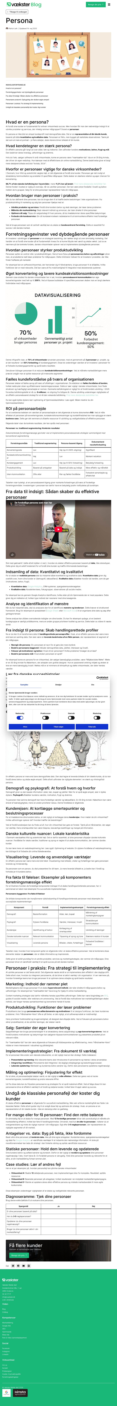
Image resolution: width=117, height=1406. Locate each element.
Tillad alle (92, 727)
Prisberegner (7, 1371)
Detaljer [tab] (58, 685)
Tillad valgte (58, 727)
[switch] (45, 718)
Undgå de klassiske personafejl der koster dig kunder (26, 107)
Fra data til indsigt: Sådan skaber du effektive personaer (27, 96)
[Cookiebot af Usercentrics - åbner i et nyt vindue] (98, 678)
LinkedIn (5, 1354)
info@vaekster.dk (8, 1297)
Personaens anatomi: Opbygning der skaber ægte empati (27, 100)
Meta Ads (5, 1335)
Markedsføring (7, 1323)
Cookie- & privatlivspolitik (11, 1374)
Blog (3, 1309)
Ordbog (5, 1312)
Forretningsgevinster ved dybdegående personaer (25, 92)
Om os (4, 1365)
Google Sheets (52, 611)
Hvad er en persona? (13, 88)
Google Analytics (35, 586)
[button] (109, 4)
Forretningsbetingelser (10, 1377)
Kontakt (5, 1368)
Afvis (25, 727)
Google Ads (6, 1326)
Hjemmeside (6, 1332)
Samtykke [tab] (24, 685)
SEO (106, 996)
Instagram (6, 1351)
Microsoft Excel (70, 611)
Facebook (5, 1348)
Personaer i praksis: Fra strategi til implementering (24, 103)
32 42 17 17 (6, 1294)
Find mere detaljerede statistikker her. (90, 184)
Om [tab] (92, 685)
